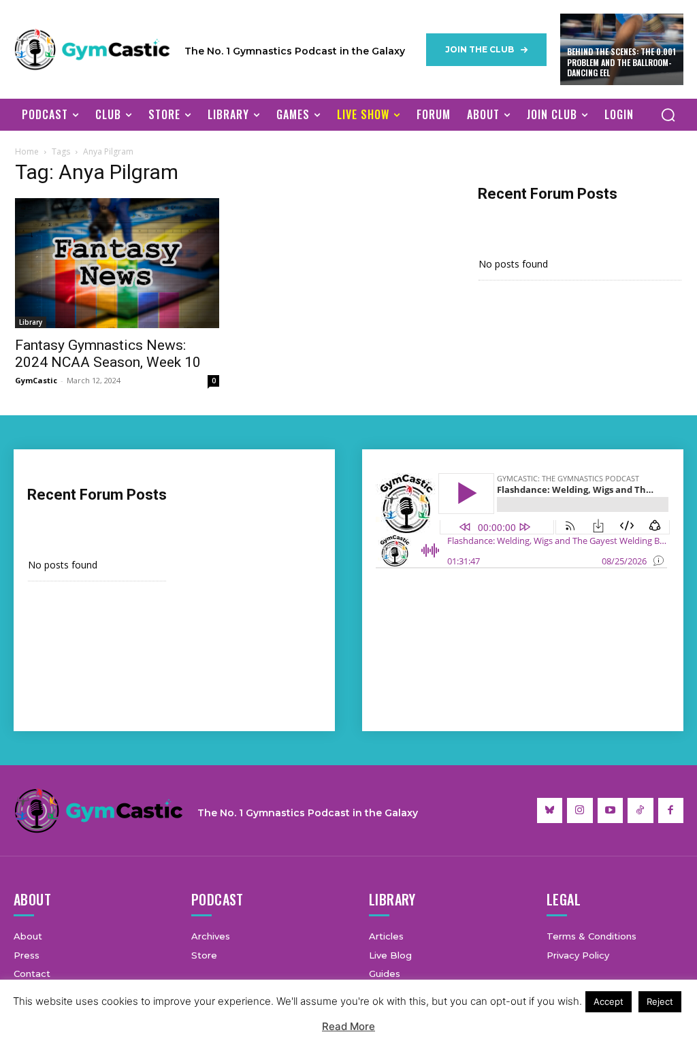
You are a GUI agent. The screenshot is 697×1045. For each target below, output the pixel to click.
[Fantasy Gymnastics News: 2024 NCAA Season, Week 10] (117, 263)
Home (27, 151)
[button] (667, 114)
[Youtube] (610, 811)
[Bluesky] (550, 811)
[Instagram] (580, 811)
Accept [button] (608, 1001)
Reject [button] (660, 1001)
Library (30, 322)
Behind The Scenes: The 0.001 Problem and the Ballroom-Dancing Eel (621, 62)
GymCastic (36, 380)
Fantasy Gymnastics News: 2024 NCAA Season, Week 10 (108, 353)
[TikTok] (640, 811)
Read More (348, 1026)
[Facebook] (671, 811)
